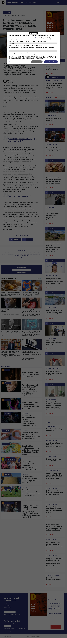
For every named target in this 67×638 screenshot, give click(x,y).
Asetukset (36, 62)
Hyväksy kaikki (51, 62)
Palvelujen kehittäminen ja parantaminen (18, 49)
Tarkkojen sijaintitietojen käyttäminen (17, 53)
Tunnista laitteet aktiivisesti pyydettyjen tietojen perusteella (22, 55)
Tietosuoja (11, 61)
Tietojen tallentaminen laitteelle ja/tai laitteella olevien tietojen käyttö (24, 45)
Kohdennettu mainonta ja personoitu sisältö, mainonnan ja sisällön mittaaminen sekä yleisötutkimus (31, 47)
